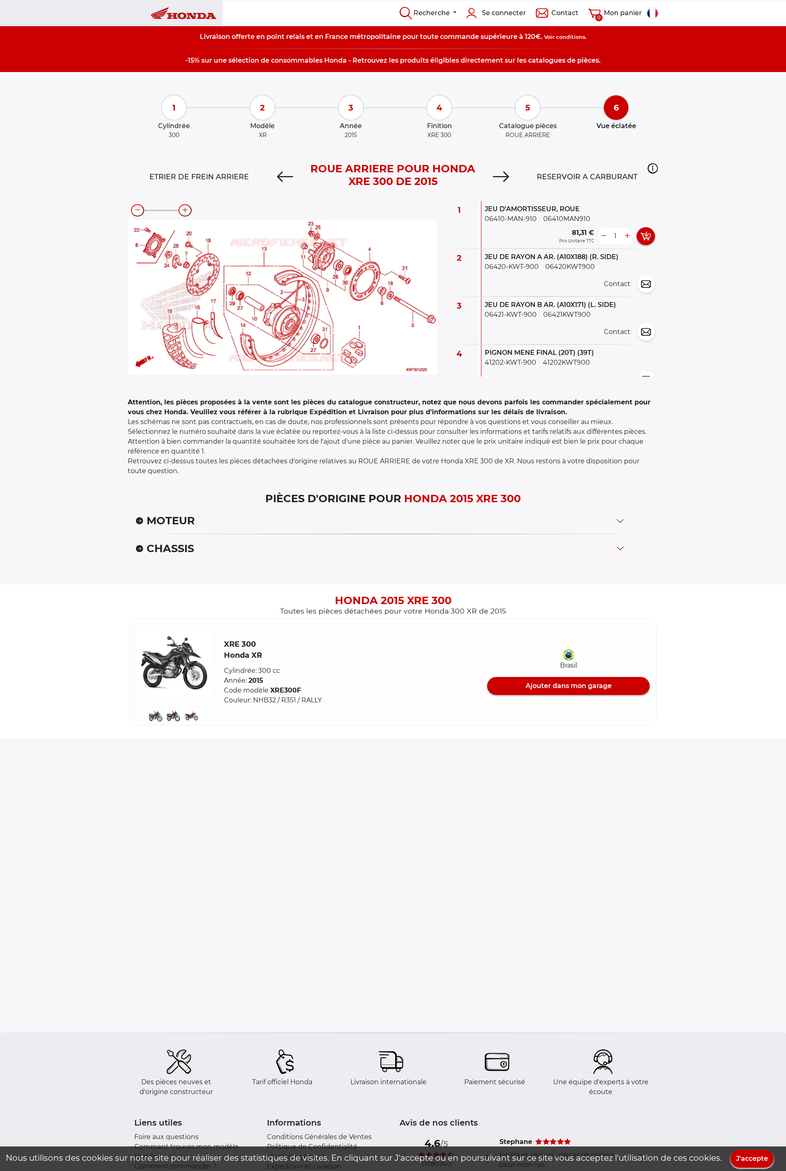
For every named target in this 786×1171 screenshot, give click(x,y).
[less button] (603, 236)
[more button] (627, 236)
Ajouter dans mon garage (569, 686)
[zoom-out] (137, 210)
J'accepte (752, 1158)
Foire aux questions (166, 1137)
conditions (570, 37)
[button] (652, 168)
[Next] (500, 177)
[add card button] (646, 236)
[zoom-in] (185, 210)
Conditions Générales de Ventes (319, 1137)
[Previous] (285, 177)
